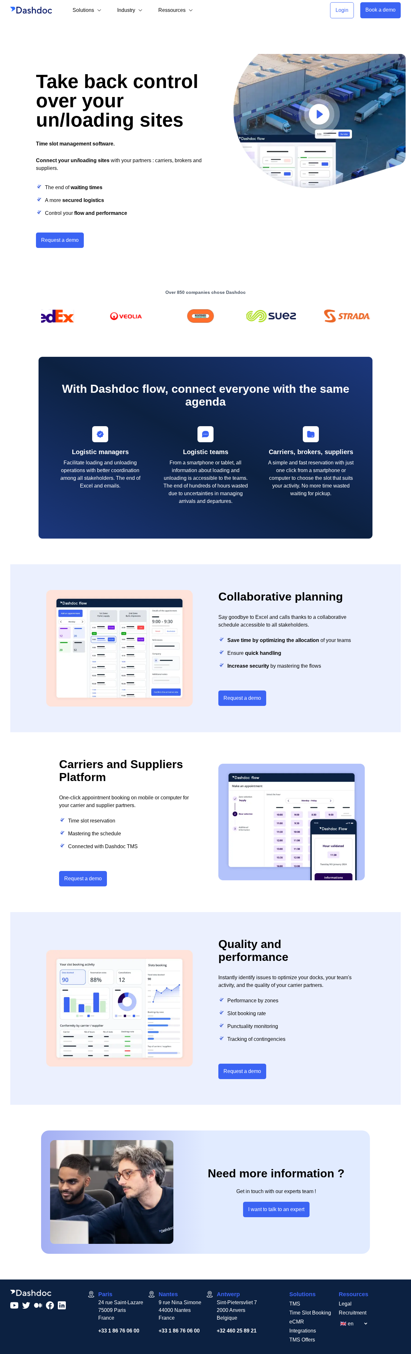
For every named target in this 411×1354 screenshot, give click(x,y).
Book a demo (380, 10)
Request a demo (60, 240)
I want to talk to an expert (276, 1209)
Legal (345, 1303)
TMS (294, 1303)
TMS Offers (302, 1339)
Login (342, 10)
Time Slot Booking (310, 1312)
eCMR (296, 1321)
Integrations (302, 1330)
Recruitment (352, 1312)
